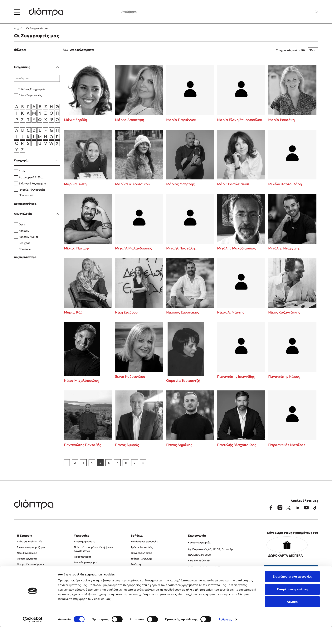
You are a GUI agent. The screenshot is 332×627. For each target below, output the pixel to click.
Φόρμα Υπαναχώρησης (30, 564)
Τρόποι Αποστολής (142, 547)
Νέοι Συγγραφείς (27, 552)
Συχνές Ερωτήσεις (141, 552)
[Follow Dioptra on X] (288, 508)
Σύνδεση (136, 564)
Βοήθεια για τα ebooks (144, 541)
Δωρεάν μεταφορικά (86, 562)
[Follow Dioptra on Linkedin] (297, 508)
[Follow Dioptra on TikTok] (315, 508)
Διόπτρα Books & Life (29, 541)
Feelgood (25, 243)
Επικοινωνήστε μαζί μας (31, 547)
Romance (25, 249)
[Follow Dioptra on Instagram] (280, 508)
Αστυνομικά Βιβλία (31, 177)
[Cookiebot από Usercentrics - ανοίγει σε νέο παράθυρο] (32, 619)
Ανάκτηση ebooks (84, 541)
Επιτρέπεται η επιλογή (292, 589)
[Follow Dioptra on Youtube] (306, 508)
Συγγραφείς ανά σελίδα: (291, 50)
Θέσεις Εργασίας (27, 558)
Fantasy (24, 230)
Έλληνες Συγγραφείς (32, 89)
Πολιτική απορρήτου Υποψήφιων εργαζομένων (93, 549)
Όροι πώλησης (82, 556)
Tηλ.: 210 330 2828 (199, 554)
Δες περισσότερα (25, 203)
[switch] (117, 619)
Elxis (22, 171)
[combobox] (313, 50)
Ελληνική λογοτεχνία (32, 183)
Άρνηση (292, 601)
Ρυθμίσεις (225, 619)
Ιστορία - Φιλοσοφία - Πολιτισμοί (32, 192)
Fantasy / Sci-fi (28, 236)
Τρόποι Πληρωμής (141, 558)
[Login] (309, 12)
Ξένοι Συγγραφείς (30, 95)
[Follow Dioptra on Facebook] (271, 508)
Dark (22, 224)
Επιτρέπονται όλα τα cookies (292, 576)
